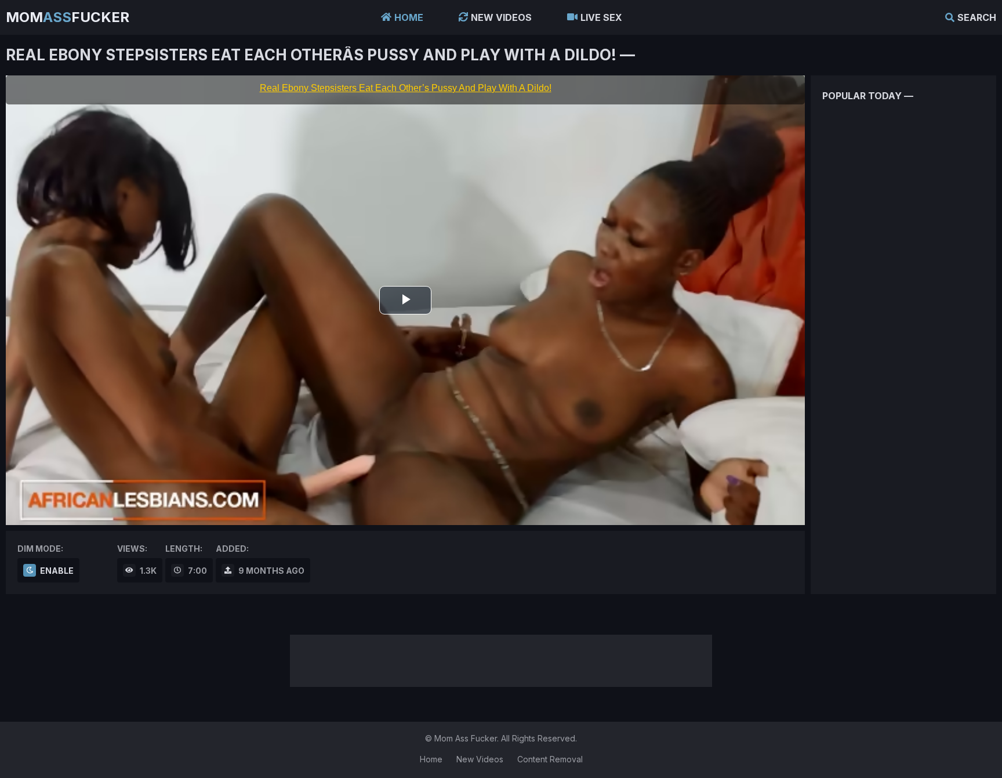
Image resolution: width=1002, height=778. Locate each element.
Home (408, 17)
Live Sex (601, 17)
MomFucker (67, 17)
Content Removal (550, 759)
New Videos (501, 17)
